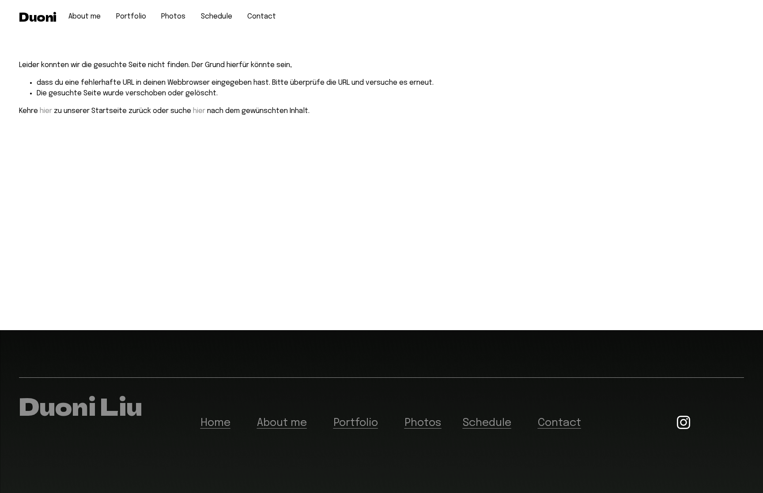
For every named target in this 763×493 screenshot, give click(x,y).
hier (46, 111)
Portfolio (131, 16)
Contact (261, 16)
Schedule (216, 16)
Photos (173, 16)
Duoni (37, 16)
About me (84, 16)
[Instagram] (683, 422)
